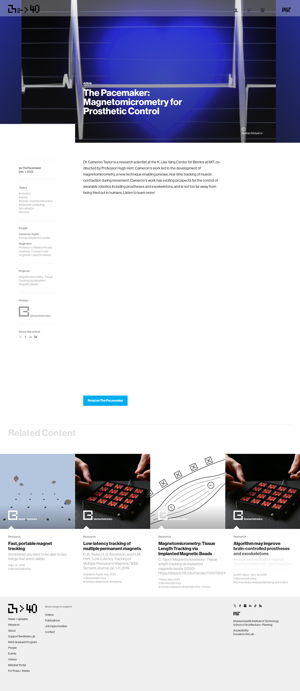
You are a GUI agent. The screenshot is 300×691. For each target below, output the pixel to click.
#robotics (89, 581)
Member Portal (17, 665)
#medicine (115, 581)
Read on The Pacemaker (105, 400)
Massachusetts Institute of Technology (256, 621)
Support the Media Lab (21, 636)
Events (12, 653)
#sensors (176, 586)
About (12, 630)
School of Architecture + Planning (252, 624)
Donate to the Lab (243, 634)
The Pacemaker (31, 168)
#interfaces (102, 581)
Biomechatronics (21, 568)
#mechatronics (191, 586)
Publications (52, 620)
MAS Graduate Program (22, 642)
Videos (12, 659)
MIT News (243, 574)
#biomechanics (242, 582)
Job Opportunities (56, 626)
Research (14, 624)
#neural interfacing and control (270, 582)
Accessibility (241, 630)
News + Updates (18, 619)
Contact (50, 632)
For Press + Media (19, 670)
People (12, 647)
